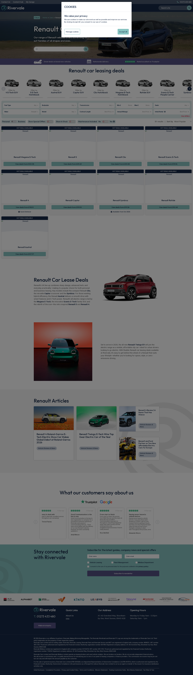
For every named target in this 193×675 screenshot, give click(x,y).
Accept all (123, 32)
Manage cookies (72, 32)
